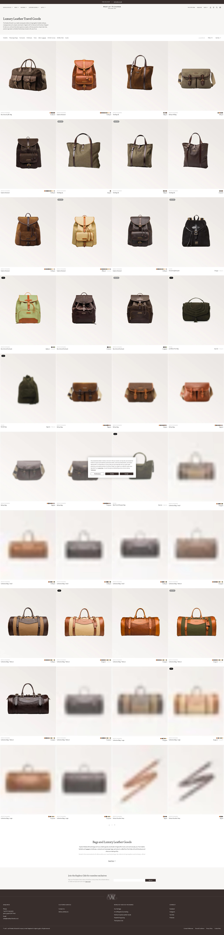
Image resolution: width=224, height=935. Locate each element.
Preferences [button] (93, 470)
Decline (112, 473)
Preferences (97, 473)
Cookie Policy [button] (100, 468)
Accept (126, 473)
